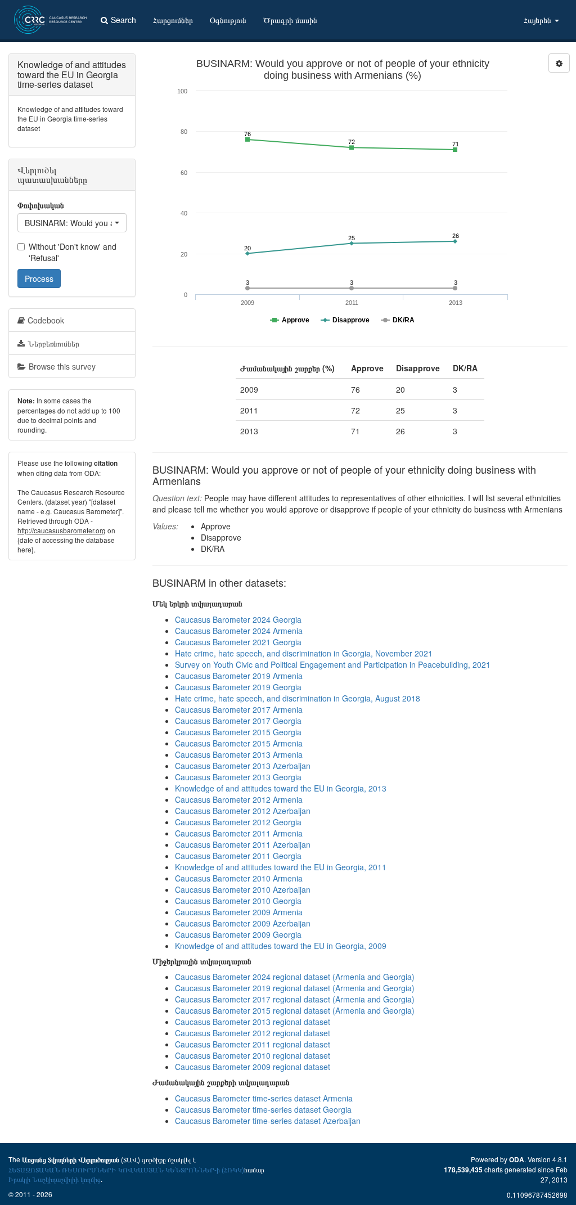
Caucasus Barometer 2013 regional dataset (252, 1021)
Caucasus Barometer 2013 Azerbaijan (242, 765)
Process (39, 278)
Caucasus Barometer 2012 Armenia (239, 799)
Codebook (46, 320)
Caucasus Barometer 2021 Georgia (238, 642)
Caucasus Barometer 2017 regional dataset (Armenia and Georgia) (295, 999)
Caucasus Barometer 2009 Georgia (238, 934)
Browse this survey (62, 366)
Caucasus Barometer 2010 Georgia (238, 900)
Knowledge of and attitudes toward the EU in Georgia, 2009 (280, 945)
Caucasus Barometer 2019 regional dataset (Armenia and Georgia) (295, 987)
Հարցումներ (173, 19)
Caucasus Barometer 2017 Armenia (239, 709)
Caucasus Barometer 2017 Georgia (238, 720)
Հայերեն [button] (539, 19)
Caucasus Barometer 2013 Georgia (238, 777)
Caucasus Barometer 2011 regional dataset (252, 1044)
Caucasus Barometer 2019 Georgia (238, 687)
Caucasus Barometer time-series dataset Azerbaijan (268, 1120)
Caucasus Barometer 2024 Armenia (239, 630)
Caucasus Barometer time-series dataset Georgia (263, 1109)
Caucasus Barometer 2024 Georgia (238, 619)
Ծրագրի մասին (290, 19)
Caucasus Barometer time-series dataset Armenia (264, 1098)
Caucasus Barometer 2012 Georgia (238, 822)
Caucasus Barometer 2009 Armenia (239, 912)
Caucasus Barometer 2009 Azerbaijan (242, 923)
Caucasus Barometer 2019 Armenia (239, 675)
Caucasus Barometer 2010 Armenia (239, 878)
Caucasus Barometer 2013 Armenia (239, 754)
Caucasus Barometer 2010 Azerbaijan (242, 889)
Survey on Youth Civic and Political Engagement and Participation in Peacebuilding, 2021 (332, 664)
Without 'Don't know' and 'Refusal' (72, 252)
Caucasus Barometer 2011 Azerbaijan (242, 844)
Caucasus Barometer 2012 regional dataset (252, 1032)
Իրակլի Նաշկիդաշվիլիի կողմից (54, 1179)
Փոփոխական (40, 204)
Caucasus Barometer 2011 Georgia (238, 855)
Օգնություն (228, 19)
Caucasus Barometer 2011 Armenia (239, 833)
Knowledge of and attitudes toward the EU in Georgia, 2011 (280, 867)
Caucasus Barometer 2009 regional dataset (252, 1066)
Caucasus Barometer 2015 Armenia (239, 743)
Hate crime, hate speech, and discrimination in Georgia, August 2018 (297, 698)
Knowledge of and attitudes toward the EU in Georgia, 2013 (280, 788)
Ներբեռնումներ (53, 343)
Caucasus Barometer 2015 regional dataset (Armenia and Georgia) (295, 1010)
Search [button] (123, 19)
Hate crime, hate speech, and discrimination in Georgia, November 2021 (304, 653)
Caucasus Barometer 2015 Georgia (238, 732)
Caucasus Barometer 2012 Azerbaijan (242, 810)
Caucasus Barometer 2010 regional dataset (252, 1055)
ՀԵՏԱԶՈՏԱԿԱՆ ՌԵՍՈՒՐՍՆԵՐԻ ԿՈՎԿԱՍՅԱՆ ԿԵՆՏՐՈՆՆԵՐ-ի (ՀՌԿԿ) (126, 1169)
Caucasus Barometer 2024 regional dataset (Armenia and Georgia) (295, 976)
